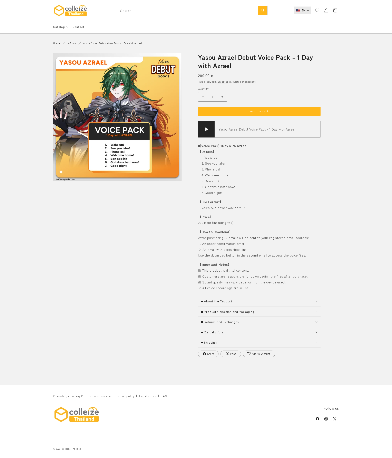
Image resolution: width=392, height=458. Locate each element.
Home (56, 43)
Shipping (222, 81)
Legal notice (148, 396)
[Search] (262, 10)
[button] (60, 26)
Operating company (66, 396)
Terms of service (99, 396)
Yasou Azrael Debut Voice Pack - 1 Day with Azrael (112, 43)
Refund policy (125, 396)
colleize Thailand (71, 448)
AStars (72, 43)
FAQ (164, 396)
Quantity (203, 89)
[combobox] (191, 10)
